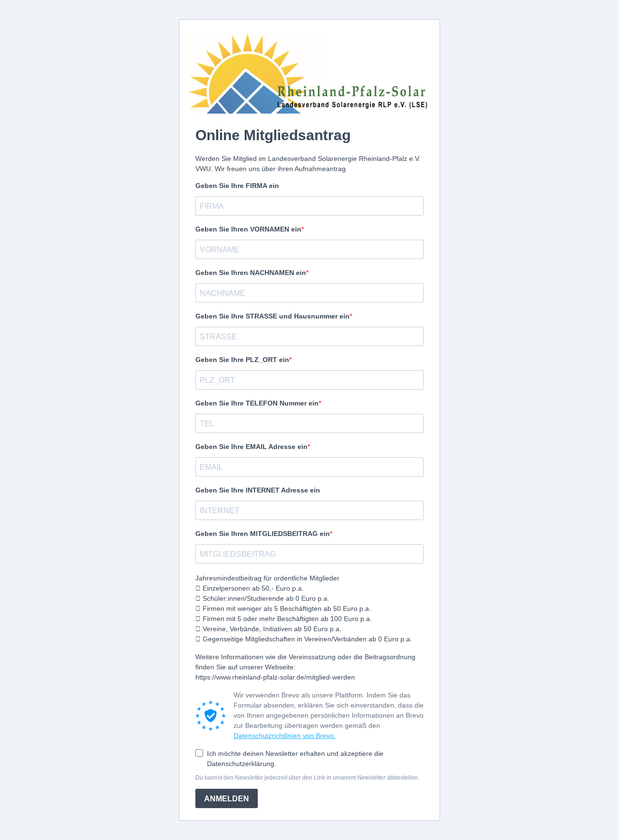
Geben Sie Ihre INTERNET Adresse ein (257, 490)
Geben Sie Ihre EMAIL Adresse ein (251, 446)
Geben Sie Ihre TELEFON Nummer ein (257, 403)
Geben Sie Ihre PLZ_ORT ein (242, 359)
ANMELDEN (226, 799)
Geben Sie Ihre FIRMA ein (237, 185)
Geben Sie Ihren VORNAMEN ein (248, 229)
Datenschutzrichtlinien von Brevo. (285, 735)
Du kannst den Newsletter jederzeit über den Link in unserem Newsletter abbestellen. (307, 777)
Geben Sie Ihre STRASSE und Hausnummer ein (272, 316)
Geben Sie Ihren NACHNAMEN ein (250, 272)
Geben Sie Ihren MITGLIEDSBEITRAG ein (262, 533)
